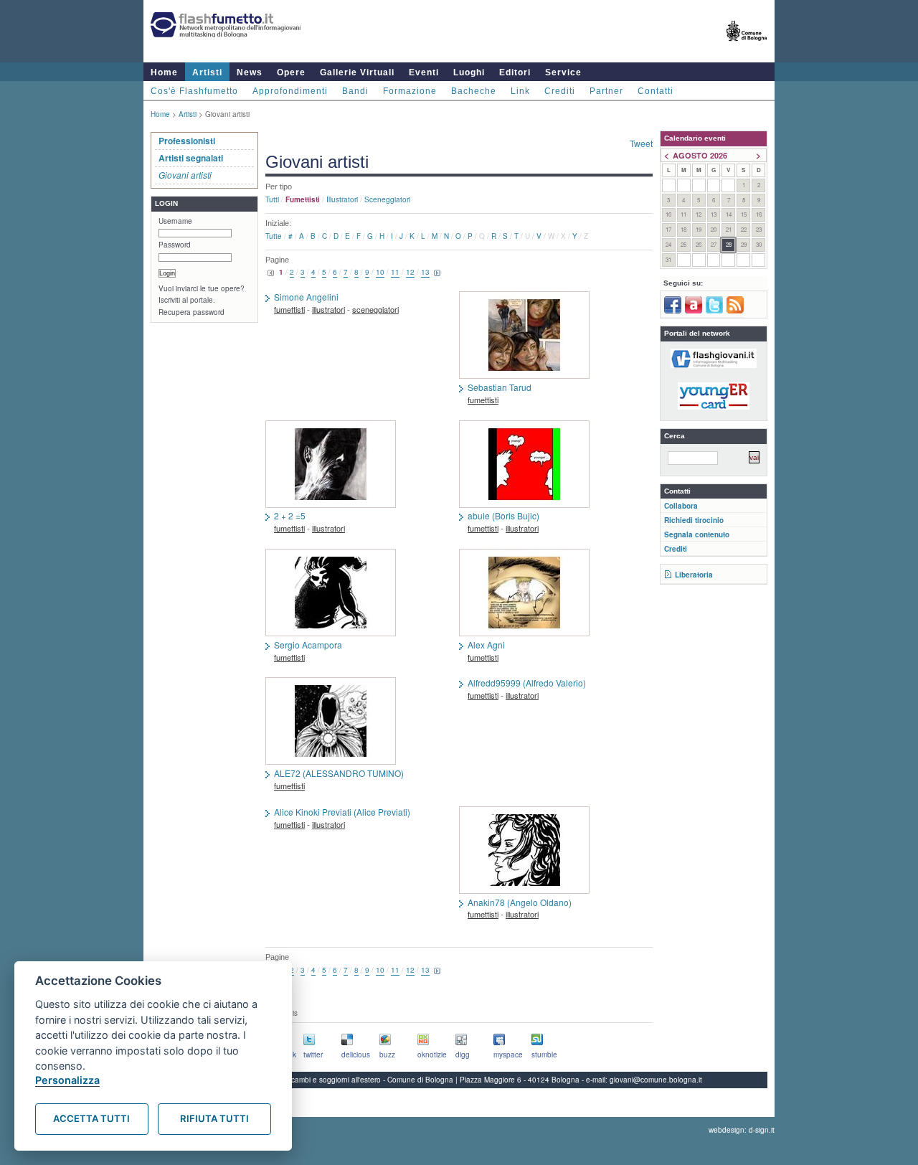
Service (563, 72)
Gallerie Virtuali (357, 72)
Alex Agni (486, 645)
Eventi (424, 72)
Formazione (410, 91)
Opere (291, 72)
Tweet (641, 143)
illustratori (342, 199)
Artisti (207, 72)
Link (520, 91)
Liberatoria (694, 575)
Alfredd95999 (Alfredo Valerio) (527, 683)
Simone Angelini (306, 297)
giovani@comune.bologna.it (656, 1080)
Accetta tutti (91, 1118)
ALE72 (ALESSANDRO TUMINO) (339, 773)
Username (175, 221)
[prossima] (437, 273)
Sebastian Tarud (499, 387)
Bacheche (473, 91)
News (249, 72)
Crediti (559, 91)
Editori (515, 72)
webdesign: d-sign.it (742, 1130)
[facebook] (672, 311)
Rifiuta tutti (214, 1118)
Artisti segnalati (190, 157)
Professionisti (186, 140)
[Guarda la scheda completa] (556, 336)
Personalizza (67, 1080)
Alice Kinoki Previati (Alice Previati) (342, 812)
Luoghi (469, 72)
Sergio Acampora (308, 645)
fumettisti (289, 309)
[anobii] (693, 311)
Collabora (681, 506)
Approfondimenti (290, 91)
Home (164, 72)
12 (410, 272)
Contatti (655, 91)
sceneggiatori (387, 199)
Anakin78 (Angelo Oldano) (520, 902)
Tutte (273, 236)
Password (174, 245)
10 (380, 272)
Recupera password (191, 312)
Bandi (355, 91)
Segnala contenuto (696, 534)
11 (395, 272)
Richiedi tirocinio (694, 520)
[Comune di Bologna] (747, 47)
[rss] (735, 311)
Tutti (272, 199)
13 (425, 272)
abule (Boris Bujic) (503, 516)
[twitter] (714, 311)
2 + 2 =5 (290, 516)
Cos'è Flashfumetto (194, 91)
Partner (606, 91)
